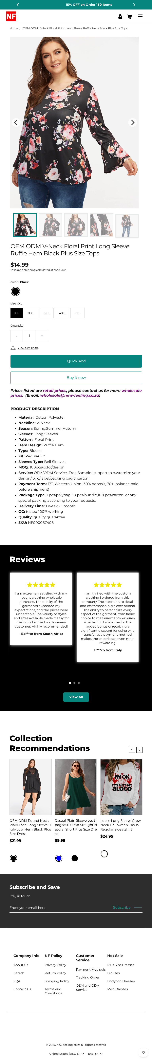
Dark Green (82, 858)
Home (14, 28)
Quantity (16, 325)
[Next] (134, 4)
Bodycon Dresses (121, 981)
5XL (77, 313)
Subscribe (122, 907)
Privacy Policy (55, 965)
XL (17, 313)
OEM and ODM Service (88, 988)
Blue (59, 858)
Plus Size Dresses (120, 965)
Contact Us (22, 989)
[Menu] (141, 16)
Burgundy (67, 858)
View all (76, 697)
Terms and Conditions (53, 991)
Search (18, 973)
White (104, 854)
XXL (31, 313)
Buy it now (76, 377)
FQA (16, 981)
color (19, 282)
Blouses (113, 973)
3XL (46, 313)
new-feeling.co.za (68, 1045)
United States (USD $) (64, 1053)
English (93, 1053)
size (16, 303)
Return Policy (55, 973)
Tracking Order (87, 977)
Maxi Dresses (117, 989)
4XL (62, 313)
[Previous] (18, 4)
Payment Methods (91, 969)
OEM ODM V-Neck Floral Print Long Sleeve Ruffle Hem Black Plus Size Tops (75, 28)
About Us (20, 965)
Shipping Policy (57, 981)
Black (15, 291)
